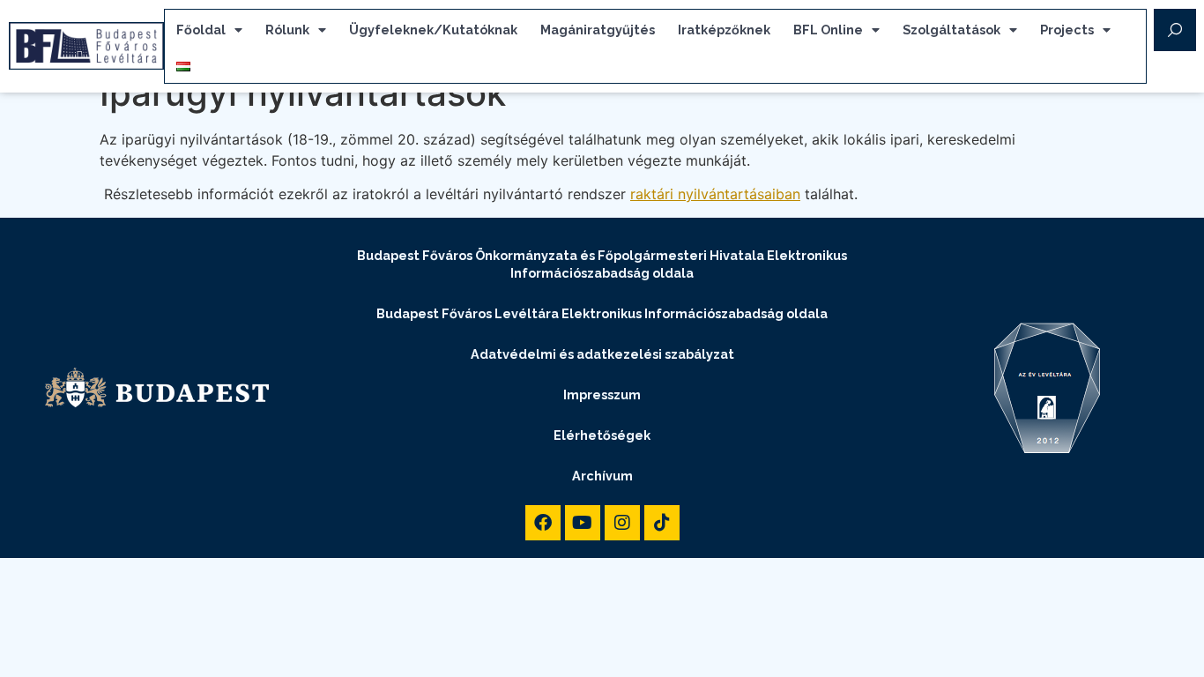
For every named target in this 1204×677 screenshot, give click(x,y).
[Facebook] (543, 522)
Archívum (602, 475)
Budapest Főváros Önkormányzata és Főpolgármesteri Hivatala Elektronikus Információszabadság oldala (602, 264)
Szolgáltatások (951, 29)
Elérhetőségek (602, 435)
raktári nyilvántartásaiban (715, 194)
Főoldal (201, 29)
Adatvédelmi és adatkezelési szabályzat (602, 353)
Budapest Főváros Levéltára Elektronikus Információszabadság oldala (602, 313)
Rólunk (287, 29)
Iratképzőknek (724, 29)
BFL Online (828, 29)
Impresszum (602, 394)
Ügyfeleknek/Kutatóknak (433, 29)
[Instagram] (622, 522)
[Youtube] (582, 522)
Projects (1067, 29)
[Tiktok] (662, 522)
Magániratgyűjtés (597, 29)
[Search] (1175, 30)
